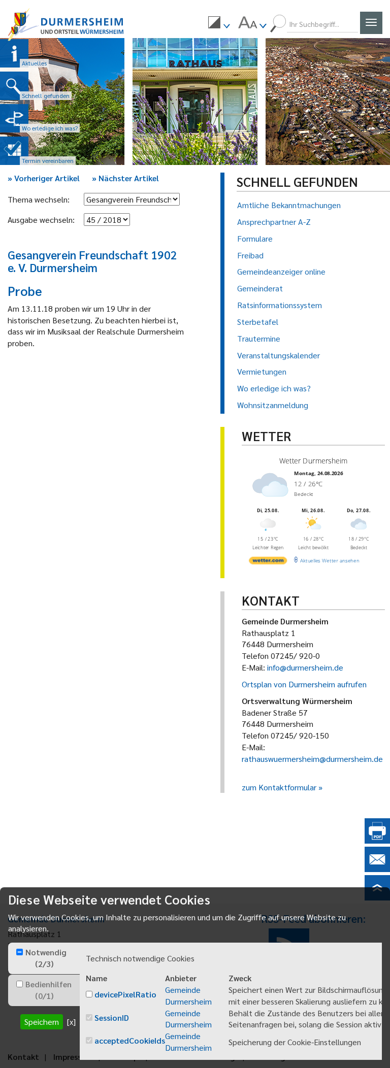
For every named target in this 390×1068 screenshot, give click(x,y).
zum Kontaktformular (279, 787)
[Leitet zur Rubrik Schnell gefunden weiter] (14, 86)
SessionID (111, 1017)
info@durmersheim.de (305, 667)
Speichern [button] (41, 1021)
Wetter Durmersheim (313, 460)
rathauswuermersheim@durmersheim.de (312, 758)
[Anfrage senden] (377, 868)
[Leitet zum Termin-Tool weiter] (14, 151)
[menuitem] (219, 24)
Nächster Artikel (125, 178)
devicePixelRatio (125, 994)
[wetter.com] (268, 561)
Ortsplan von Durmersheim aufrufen (304, 684)
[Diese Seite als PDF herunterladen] (377, 840)
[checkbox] (19, 952)
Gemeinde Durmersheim (188, 995)
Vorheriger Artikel (44, 178)
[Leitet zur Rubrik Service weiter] (14, 118)
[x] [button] (71, 1021)
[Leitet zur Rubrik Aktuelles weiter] (14, 53)
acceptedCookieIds (129, 1040)
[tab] (44, 958)
